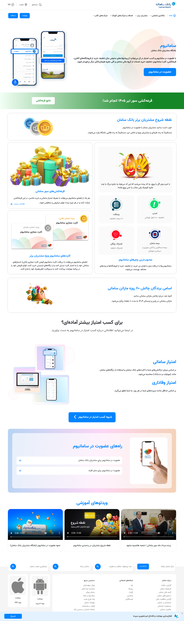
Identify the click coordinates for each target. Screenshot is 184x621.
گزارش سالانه (166, 585)
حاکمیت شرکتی (165, 609)
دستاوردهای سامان (164, 595)
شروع (13, 616)
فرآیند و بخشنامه (88, 606)
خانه (170, 15)
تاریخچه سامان (165, 588)
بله (132, 585)
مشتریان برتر (142, 15)
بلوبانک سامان (89, 602)
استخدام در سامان (164, 602)
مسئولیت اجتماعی (164, 606)
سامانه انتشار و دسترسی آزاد (84, 609)
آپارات (131, 592)
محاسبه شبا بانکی (88, 588)
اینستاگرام (129, 599)
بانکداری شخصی (158, 15)
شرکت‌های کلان (101, 15)
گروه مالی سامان (165, 592)
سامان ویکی (90, 592)
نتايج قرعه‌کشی (43, 101)
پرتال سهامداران (89, 585)
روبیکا (131, 588)
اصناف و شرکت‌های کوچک (122, 15)
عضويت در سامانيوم (160, 72)
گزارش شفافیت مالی (163, 599)
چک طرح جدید (89, 599)
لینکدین (130, 595)
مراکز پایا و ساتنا (89, 595)
